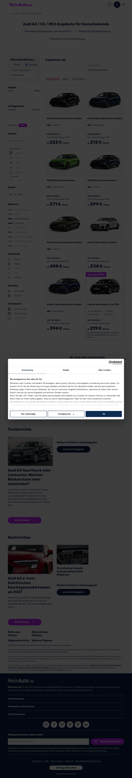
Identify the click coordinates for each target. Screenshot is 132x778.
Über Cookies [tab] (104, 370)
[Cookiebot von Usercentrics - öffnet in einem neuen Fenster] (111, 363)
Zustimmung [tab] (27, 370)
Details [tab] (66, 370)
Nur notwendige (28, 414)
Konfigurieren (64, 414)
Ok (103, 414)
